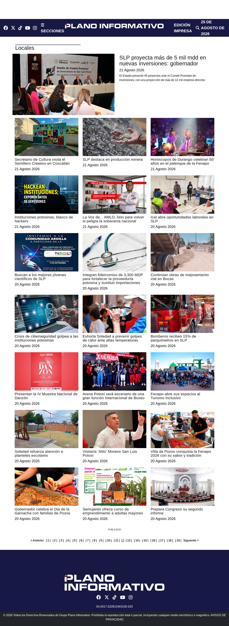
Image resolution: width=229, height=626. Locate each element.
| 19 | (178, 540)
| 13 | (129, 540)
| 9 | (101, 540)
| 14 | (137, 540)
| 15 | (145, 540)
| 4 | (68, 540)
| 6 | (81, 540)
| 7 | (88, 540)
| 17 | (162, 540)
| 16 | (153, 540)
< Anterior (37, 540)
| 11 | (117, 540)
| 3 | (61, 540)
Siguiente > (191, 540)
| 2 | (55, 540)
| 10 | (109, 540)
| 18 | (170, 540)
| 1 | (48, 540)
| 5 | (74, 540)
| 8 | (94, 540)
